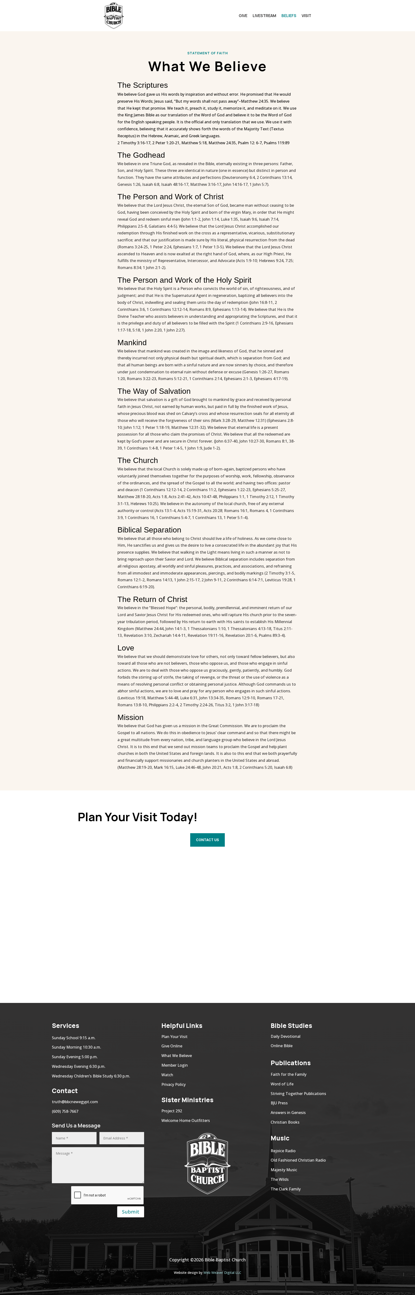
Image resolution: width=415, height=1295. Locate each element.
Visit (306, 15)
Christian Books (285, 1122)
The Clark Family (286, 1189)
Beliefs (288, 15)
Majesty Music (284, 1169)
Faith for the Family (288, 1074)
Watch (167, 1074)
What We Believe (176, 1055)
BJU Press (279, 1103)
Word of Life (282, 1084)
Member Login (174, 1065)
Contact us (207, 840)
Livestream (264, 15)
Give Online (171, 1046)
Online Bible (282, 1045)
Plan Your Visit (174, 1036)
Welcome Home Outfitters (185, 1120)
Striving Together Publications (298, 1093)
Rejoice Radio (284, 1150)
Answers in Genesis (288, 1112)
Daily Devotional (285, 1036)
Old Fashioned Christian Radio (298, 1160)
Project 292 (171, 1111)
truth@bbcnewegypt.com (75, 1101)
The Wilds (280, 1179)
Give (243, 15)
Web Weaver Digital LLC (222, 1272)
